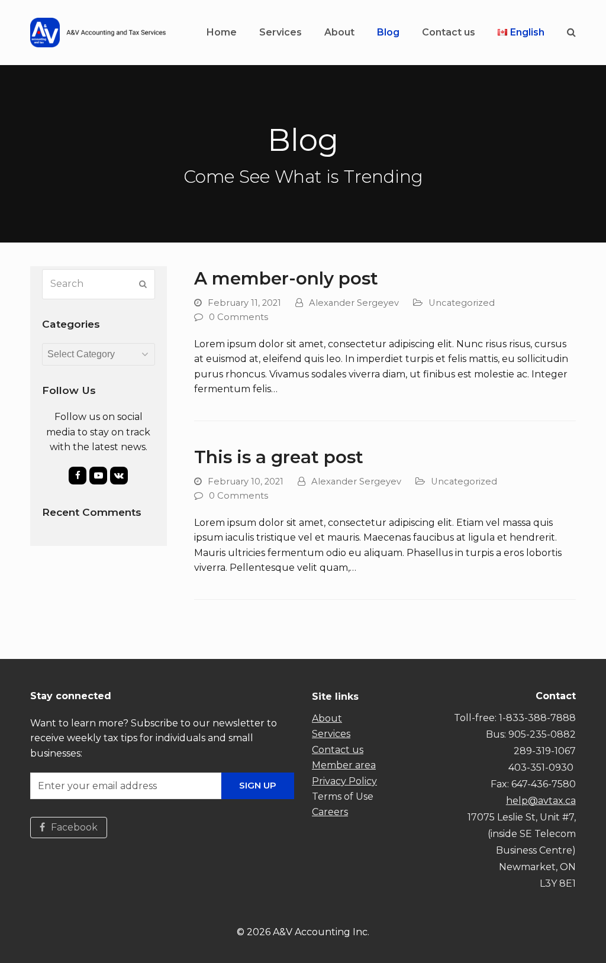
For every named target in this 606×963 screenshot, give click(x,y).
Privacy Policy (344, 781)
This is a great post (278, 456)
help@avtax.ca (541, 800)
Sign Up (257, 785)
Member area (344, 765)
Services (331, 733)
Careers (330, 811)
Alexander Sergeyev (354, 303)
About (327, 718)
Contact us (337, 749)
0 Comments (238, 317)
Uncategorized (461, 303)
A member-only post (286, 278)
